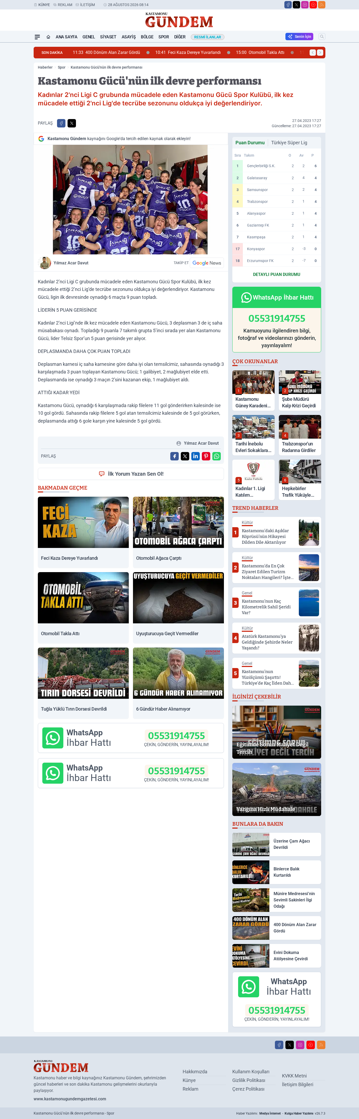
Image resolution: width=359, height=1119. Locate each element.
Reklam (65, 5)
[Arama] (322, 36)
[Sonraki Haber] (320, 52)
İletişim (87, 5)
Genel (89, 36)
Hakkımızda (195, 1071)
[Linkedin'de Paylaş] (195, 456)
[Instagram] (305, 4)
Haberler (45, 67)
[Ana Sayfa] (48, 37)
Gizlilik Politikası (248, 1080)
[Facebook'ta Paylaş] (61, 123)
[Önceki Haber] (313, 52)
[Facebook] (288, 4)
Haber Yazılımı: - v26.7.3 (280, 1113)
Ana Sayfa (66, 36)
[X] (296, 4)
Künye (44, 5)
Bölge (147, 36)
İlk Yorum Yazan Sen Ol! (135, 474)
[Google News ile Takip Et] (207, 263)
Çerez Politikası (248, 1089)
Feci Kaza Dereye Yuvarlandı (143, 52)
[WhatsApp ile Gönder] (216, 456)
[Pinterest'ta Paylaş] (206, 456)
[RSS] (321, 4)
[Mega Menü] (37, 37)
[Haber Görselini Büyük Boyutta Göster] (131, 199)
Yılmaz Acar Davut (71, 262)
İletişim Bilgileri (297, 1084)
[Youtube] (313, 4)
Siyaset (108, 36)
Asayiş (129, 36)
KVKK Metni (294, 1076)
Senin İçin (303, 36)
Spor (163, 36)
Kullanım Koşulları (250, 1071)
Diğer (180, 36)
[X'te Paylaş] (72, 123)
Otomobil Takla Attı (215, 52)
